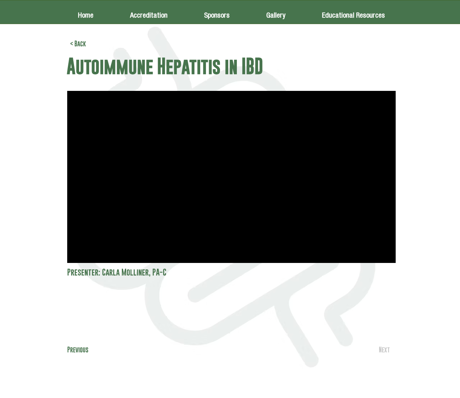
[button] (217, 12)
